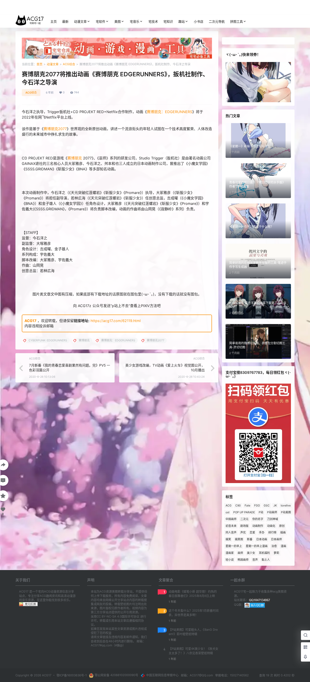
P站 (261, 512)
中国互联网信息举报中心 (162, 675)
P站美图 (286, 512)
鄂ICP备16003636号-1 (72, 675)
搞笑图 (239, 539)
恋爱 (252, 532)
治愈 (274, 546)
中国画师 (231, 519)
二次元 (244, 519)
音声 (255, 559)
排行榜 (272, 532)
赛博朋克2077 (55, 128)
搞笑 (228, 539)
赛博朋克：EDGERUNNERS (169, 111)
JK (275, 505)
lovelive (286, 505)
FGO (257, 505)
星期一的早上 (234, 546)
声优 (243, 532)
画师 (240, 553)
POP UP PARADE (244, 512)
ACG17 (31, 320)
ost (227, 512)
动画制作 (257, 526)
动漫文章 (80, 21)
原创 (282, 526)
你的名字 (257, 519)
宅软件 (100, 21)
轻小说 (230, 559)
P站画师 (272, 512)
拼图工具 (236, 21)
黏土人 (266, 559)
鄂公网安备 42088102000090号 (116, 675)
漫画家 (230, 553)
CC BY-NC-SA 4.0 (109, 616)
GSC (267, 505)
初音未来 (231, 526)
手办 (261, 532)
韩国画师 (243, 559)
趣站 (181, 21)
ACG (228, 505)
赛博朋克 (74, 158)
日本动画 (261, 539)
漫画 (283, 546)
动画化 (271, 526)
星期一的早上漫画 (257, 546)
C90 (238, 505)
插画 (283, 532)
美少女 (251, 553)
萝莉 (276, 553)
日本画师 (276, 539)
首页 (39, 64)
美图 (117, 21)
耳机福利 (264, 553)
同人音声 (231, 532)
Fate (247, 505)
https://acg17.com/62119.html (116, 320)
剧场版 (244, 526)
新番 (249, 539)
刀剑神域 (272, 519)
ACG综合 (69, 64)
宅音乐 (134, 21)
